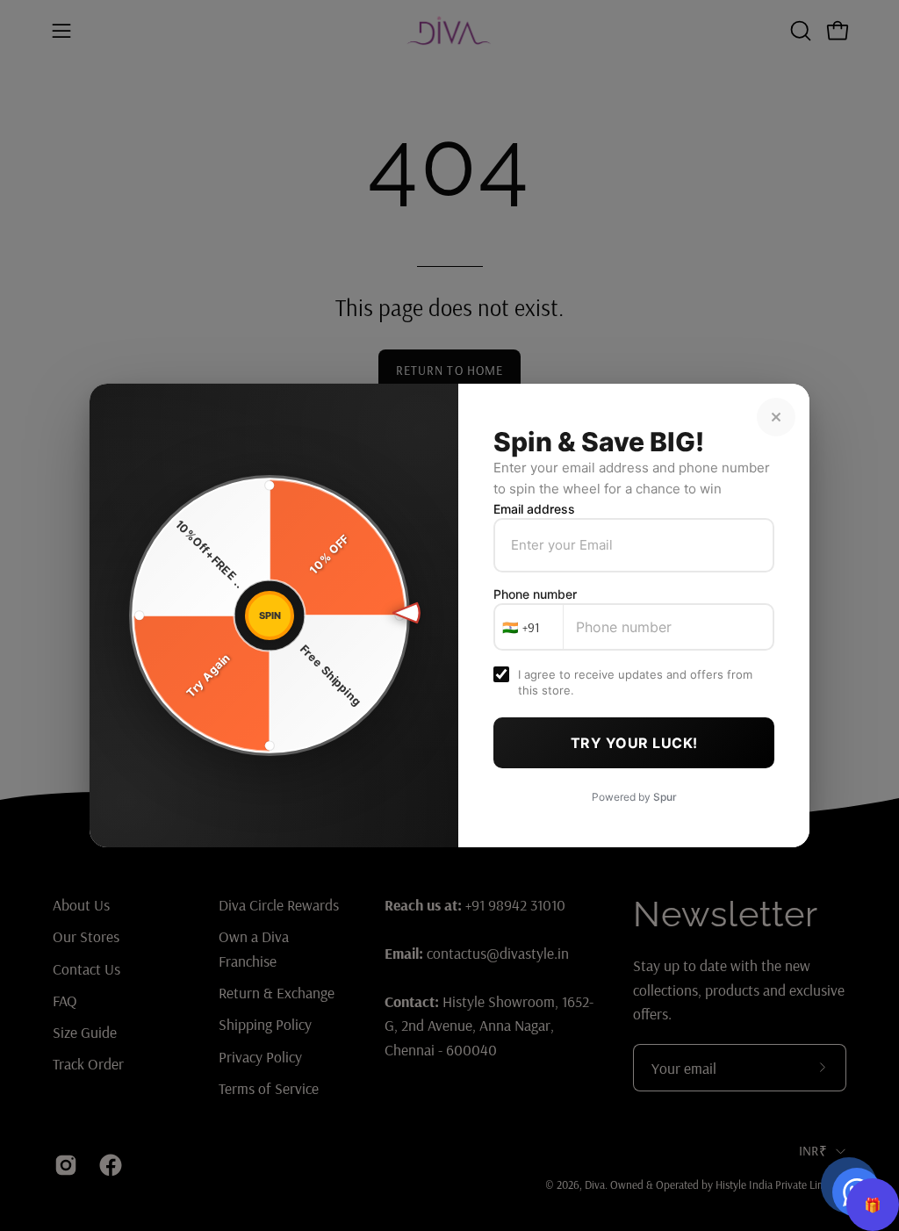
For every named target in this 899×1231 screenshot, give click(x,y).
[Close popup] (776, 417)
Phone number (535, 594)
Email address (534, 508)
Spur (665, 796)
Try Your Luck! (634, 743)
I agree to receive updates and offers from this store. (635, 682)
